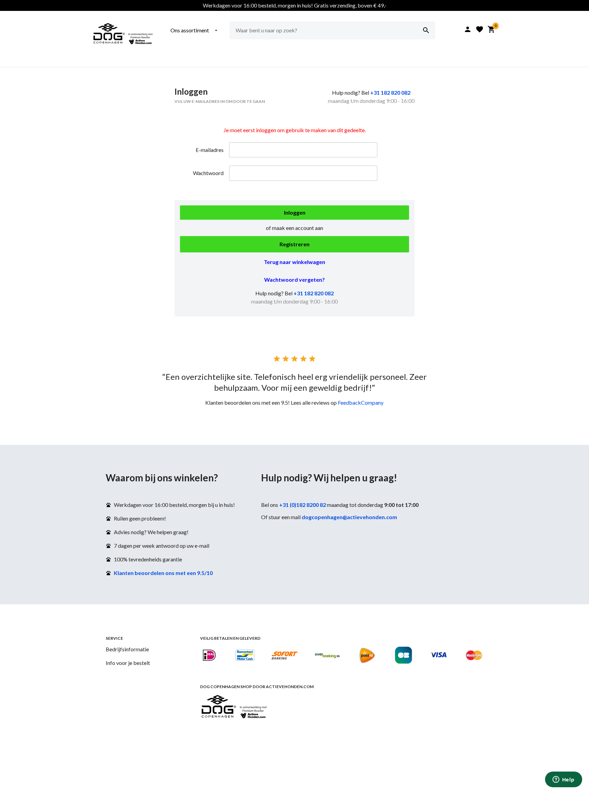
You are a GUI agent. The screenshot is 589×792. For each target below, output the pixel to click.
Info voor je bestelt (128, 662)
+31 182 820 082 (390, 92)
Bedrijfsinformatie (127, 649)
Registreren (294, 244)
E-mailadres (210, 149)
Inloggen (294, 212)
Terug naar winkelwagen (294, 262)
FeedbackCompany (360, 402)
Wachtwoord (208, 173)
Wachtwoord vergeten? (294, 279)
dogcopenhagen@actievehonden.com (349, 517)
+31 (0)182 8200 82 (302, 504)
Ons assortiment (194, 30)
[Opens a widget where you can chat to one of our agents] (563, 780)
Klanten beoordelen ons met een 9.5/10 (163, 573)
